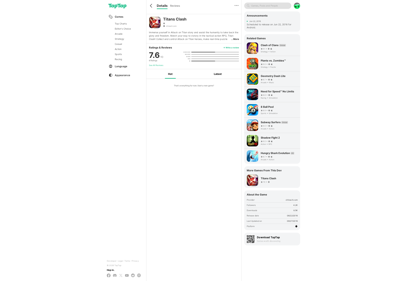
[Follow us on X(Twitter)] (121, 276)
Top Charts (121, 23)
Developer (111, 261)
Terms (127, 261)
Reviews (175, 5)
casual (118, 44)
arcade (119, 33)
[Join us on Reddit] (133, 276)
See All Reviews (156, 65)
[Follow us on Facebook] (109, 276)
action (118, 49)
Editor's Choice (123, 28)
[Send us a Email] (139, 276)
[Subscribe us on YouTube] (127, 276)
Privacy (135, 261)
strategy (119, 39)
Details (162, 6)
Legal (120, 261)
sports (118, 54)
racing (118, 59)
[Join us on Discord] (115, 276)
